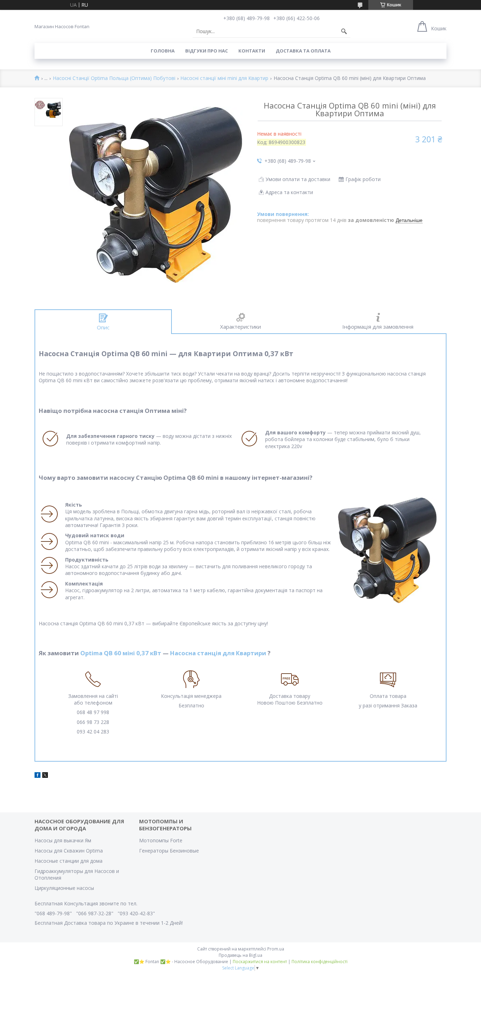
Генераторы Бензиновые (169, 850)
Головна (163, 51)
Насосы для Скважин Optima (69, 850)
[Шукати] (344, 31)
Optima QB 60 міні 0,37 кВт (120, 653)
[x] (45, 776)
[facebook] (37, 776)
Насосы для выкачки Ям (63, 840)
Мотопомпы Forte (160, 840)
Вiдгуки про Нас (206, 51)
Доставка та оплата (303, 51)
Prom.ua (275, 949)
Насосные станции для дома (68, 860)
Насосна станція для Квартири (218, 653)
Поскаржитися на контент (260, 962)
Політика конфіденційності (320, 962)
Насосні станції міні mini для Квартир (224, 78)
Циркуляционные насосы (64, 888)
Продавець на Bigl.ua (240, 955)
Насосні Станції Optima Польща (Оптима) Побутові (114, 78)
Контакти (251, 51)
